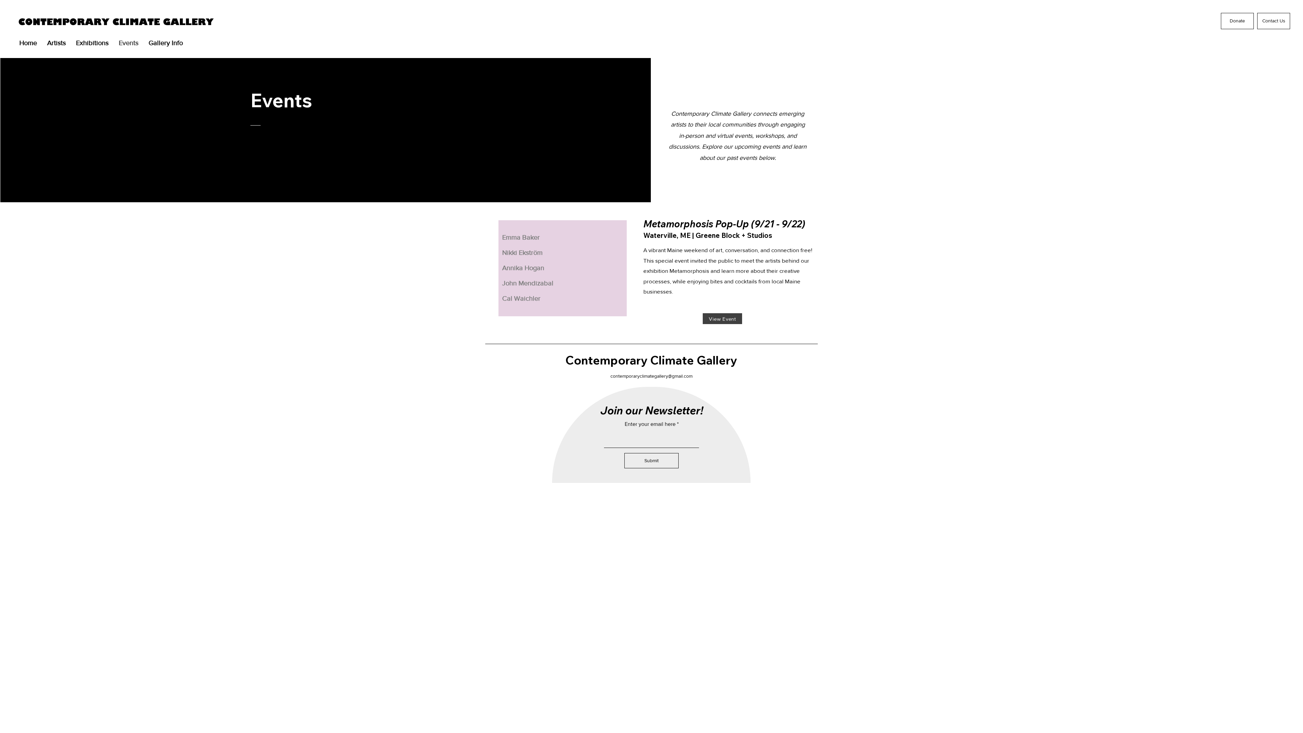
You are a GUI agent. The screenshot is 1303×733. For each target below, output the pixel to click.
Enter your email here (650, 424)
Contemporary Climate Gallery (651, 360)
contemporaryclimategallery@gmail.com (651, 376)
